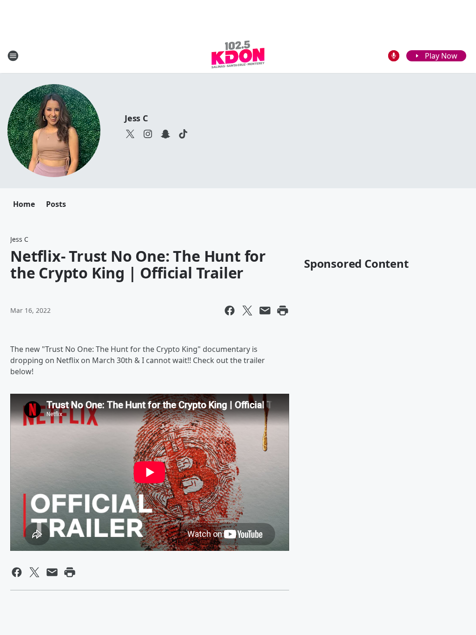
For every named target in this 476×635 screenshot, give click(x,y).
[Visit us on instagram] (147, 133)
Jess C (136, 118)
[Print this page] (282, 310)
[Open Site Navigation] (13, 55)
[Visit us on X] (130, 133)
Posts (56, 204)
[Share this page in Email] (264, 310)
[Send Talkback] (393, 55)
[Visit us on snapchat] (165, 133)
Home (24, 204)
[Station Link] (238, 55)
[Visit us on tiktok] (183, 133)
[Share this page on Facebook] (229, 310)
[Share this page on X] (247, 310)
